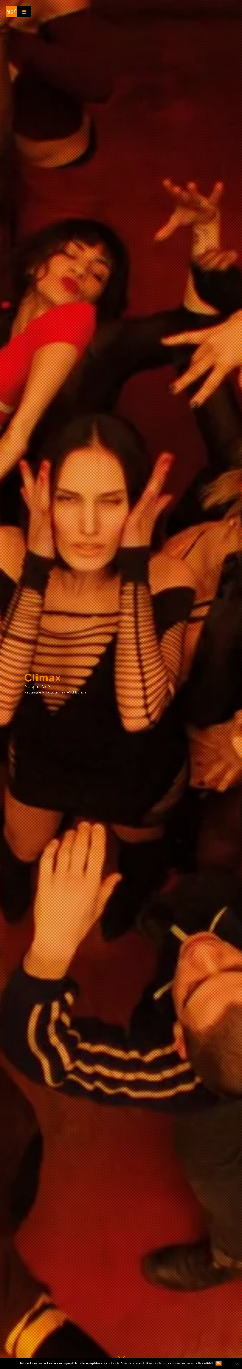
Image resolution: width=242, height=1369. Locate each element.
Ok (218, 1363)
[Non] (237, 1363)
